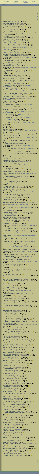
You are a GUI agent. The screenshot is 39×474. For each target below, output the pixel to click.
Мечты (5, 21)
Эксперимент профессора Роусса (13, 302)
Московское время (8, 360)
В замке (5, 215)
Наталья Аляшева (14, 65)
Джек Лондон (19, 23)
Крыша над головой (9, 44)
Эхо (4, 432)
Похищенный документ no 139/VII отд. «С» (16, 293)
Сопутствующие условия (11, 355)
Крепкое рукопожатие (10, 161)
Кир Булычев (20, 422)
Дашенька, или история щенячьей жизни (15, 341)
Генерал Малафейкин (9, 176)
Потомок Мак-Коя (8, 23)
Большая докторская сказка (11, 55)
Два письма (6, 197)
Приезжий (6, 424)
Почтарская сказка (9, 60)
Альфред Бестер (23, 254)
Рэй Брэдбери (23, 404)
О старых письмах (8, 121)
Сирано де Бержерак (26, 324)
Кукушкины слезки (9, 37)
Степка (5, 390)
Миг (4, 396)
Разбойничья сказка (9, 70)
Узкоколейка (7, 359)
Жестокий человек (9, 201)
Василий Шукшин (13, 21)
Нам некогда (7, 365)
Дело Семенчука (8, 148)
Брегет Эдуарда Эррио (10, 98)
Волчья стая (6, 111)
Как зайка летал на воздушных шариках (15, 80)
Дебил (5, 264)
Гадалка (5, 316)
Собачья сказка (7, 83)
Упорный (6, 385)
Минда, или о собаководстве (12, 347)
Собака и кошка (8, 329)
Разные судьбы (7, 450)
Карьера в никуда (8, 406)
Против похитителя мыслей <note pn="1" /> (16, 321)
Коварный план (8, 440)
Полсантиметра (8, 145)
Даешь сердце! (7, 289)
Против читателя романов (11, 324)
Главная (6, 1)
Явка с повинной (8, 173)
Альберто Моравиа (17, 453)
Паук (4, 421)
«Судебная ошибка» (9, 72)
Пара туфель (7, 183)
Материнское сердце (9, 448)
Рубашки (6, 196)
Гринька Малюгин (9, 170)
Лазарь (5, 189)
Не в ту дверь (7, 357)
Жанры (15, 2)
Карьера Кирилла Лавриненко (12, 41)
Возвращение (7, 398)
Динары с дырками (9, 126)
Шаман (5, 408)
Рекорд (5, 274)
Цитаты (5, 382)
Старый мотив (7, 380)
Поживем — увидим (9, 351)
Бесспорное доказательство (11, 305)
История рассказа (8, 403)
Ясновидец (6, 313)
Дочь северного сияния (10, 28)
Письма (11, 323)
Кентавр (5, 362)
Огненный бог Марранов (11, 230)
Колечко (5, 349)
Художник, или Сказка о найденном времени (17, 434)
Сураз (5, 388)
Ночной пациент (8, 235)
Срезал (5, 399)
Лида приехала (7, 24)
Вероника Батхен (20, 430)
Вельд (5, 427)
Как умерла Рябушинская (11, 404)
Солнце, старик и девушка (11, 393)
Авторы (25, 1)
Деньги (5, 210)
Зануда (5, 373)
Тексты (16, 1)
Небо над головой (8, 344)
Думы (5, 199)
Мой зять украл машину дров (12, 443)
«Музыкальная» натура (10, 85)
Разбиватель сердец (9, 411)
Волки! (5, 377)
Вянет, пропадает (8, 383)
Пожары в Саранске (9, 191)
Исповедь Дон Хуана (9, 160)
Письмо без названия (9, 333)
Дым (4, 103)
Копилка (5, 429)
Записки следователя (28, 57)
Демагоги (6, 223)
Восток (5, 129)
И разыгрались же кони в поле (12, 153)
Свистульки (6, 386)
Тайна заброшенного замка (11, 202)
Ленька (5, 29)
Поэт (4, 285)
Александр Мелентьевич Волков (23, 212)
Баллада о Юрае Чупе (9, 54)
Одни (5, 442)
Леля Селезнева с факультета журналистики (16, 33)
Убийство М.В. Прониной (11, 157)
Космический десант (9, 422)
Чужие (5, 419)
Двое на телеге (7, 194)
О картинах (6, 88)
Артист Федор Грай (9, 318)
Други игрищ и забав (9, 217)
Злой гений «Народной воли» (12, 51)
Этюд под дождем (8, 430)
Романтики (6, 207)
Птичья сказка (7, 75)
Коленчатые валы (8, 46)
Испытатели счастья (9, 416)
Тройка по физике (8, 67)
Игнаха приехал (8, 152)
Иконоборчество (8, 171)
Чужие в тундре (8, 225)
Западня (5, 114)
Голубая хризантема (9, 320)
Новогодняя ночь (8, 266)
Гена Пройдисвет (8, 186)
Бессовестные (7, 311)
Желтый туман (7, 212)
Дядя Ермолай (7, 187)
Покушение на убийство (10, 218)
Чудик (5, 409)
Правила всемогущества (10, 417)
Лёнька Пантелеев (8, 130)
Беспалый (6, 315)
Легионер (6, 452)
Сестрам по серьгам (9, 364)
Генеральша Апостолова (10, 256)
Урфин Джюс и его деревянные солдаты (15, 249)
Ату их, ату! (7, 36)
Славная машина (8, 95)
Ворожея (6, 370)
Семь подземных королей (11, 245)
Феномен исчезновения (10, 254)
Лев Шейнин (26, 41)
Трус (4, 346)
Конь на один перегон (10, 354)
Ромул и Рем (7, 453)
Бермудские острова (9, 401)
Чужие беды (7, 352)
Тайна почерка (7, 310)
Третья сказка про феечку (11, 437)
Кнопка (5, 284)
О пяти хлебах (7, 181)
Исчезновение (7, 122)
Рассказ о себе (7, 290)
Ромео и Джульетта (9, 143)
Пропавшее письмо (9, 297)
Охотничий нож (8, 137)
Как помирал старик (9, 96)
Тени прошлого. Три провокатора (18, 41)
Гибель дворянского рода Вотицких (14, 280)
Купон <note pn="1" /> (10, 269)
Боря (4, 300)
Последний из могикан (10, 220)
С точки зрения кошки (10, 328)
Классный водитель (9, 77)
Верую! (5, 378)
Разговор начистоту (9, 165)
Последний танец (8, 298)
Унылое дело (7, 178)
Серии (34, 1)
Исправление (7, 455)
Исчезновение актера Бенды (12, 228)
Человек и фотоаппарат (10, 93)
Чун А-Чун (6, 31)
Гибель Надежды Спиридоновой (13, 241)
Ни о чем (6, 391)
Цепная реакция (8, 57)
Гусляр (27, 422)
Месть (5, 276)
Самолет (5, 101)
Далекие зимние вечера (10, 279)
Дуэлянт (5, 339)
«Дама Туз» (6, 47)
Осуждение (6, 287)
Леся (4, 26)
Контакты (25, 2)
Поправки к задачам (9, 331)
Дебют (5, 90)
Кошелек (6, 336)
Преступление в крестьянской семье (14, 238)
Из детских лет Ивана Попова (12, 140)
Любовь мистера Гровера (11, 104)
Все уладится (7, 337)
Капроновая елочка (9, 78)
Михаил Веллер (13, 284)
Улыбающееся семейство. (11, 447)
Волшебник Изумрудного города (18, 204)
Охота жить (6, 439)
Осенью (5, 426)
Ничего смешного (8, 368)
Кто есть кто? (7, 367)
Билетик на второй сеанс (11, 307)
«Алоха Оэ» (7, 39)
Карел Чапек (20, 54)
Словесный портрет (9, 117)
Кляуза (5, 62)
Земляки (5, 375)
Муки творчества (8, 372)
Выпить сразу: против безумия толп (14, 412)
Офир (5, 168)
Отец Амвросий (8, 271)
